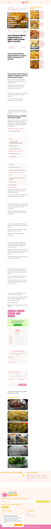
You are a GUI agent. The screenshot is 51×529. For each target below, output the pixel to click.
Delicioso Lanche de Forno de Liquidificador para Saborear (42, 34)
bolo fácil (38, 475)
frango (36, 477)
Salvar (23, 47)
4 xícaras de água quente (14, 148)
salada (47, 477)
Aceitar (18, 525)
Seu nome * (11, 379)
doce (43, 477)
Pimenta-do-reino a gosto (15, 167)
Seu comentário (12, 362)
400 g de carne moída (14, 153)
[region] (13, 520)
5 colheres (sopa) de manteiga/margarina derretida (16, 142)
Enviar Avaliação (22, 384)
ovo (31, 479)
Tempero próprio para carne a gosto (17, 170)
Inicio (9, 7)
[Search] (23, 475)
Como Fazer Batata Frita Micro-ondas (41, 54)
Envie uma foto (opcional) (14, 372)
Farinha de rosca (12, 182)
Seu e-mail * (20, 379)
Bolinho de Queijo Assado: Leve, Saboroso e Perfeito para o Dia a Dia (42, 15)
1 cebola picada (12, 156)
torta (40, 477)
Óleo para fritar (12, 184)
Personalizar (8, 525)
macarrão (32, 477)
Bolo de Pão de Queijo (41, 24)
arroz (28, 479)
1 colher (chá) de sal (13, 146)
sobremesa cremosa (31, 475)
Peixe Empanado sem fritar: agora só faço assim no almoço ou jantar (42, 64)
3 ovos (10, 139)
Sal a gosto (11, 164)
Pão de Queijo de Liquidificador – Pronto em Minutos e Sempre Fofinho (42, 44)
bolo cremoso (44, 475)
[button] (41, 2)
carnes (12, 7)
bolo (28, 477)
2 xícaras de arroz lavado (14, 131)
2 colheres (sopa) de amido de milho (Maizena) (17, 178)
